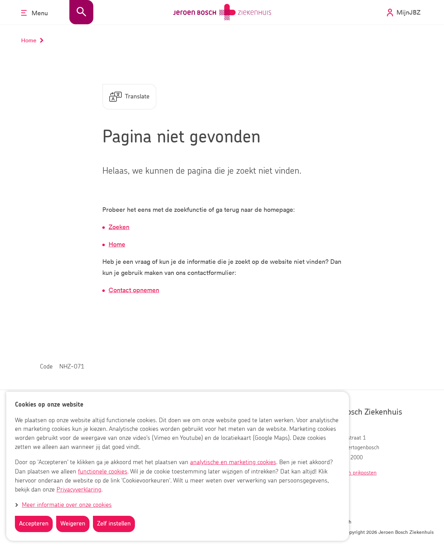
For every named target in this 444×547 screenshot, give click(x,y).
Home (117, 244)
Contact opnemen (134, 290)
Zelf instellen (114, 524)
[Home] (222, 12)
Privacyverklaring (79, 490)
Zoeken (119, 227)
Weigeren (72, 524)
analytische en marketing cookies (233, 463)
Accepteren (34, 524)
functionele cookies (102, 472)
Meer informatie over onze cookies (67, 505)
